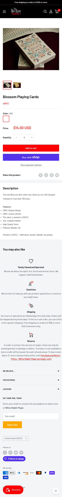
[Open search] (45, 11)
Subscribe (12, 424)
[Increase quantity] (32, 137)
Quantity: (7, 137)
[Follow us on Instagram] (10, 453)
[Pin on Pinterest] (46, 175)
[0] (57, 11)
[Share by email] (57, 175)
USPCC (6, 103)
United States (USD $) (13, 438)
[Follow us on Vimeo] (21, 453)
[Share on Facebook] (41, 175)
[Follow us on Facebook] (5, 453)
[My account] (50, 11)
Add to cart (31, 148)
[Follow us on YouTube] (16, 453)
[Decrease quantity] (17, 137)
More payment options (31, 165)
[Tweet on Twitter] (52, 175)
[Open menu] (4, 12)
